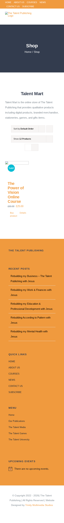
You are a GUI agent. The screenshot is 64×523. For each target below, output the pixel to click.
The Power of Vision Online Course (16, 192)
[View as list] (35, 147)
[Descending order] (49, 128)
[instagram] (38, 511)
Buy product (13, 214)
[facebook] (27, 511)
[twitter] (32, 511)
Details (23, 213)
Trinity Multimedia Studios (39, 505)
